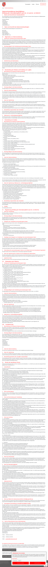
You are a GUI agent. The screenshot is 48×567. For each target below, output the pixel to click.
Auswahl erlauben (20, 563)
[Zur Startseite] (4, 4)
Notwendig (15, 560)
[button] (37, 4)
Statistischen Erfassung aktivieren (9, 549)
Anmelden (43, 4)
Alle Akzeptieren (37, 563)
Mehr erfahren (14, 558)
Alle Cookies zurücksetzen (8, 556)
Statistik (19, 560)
